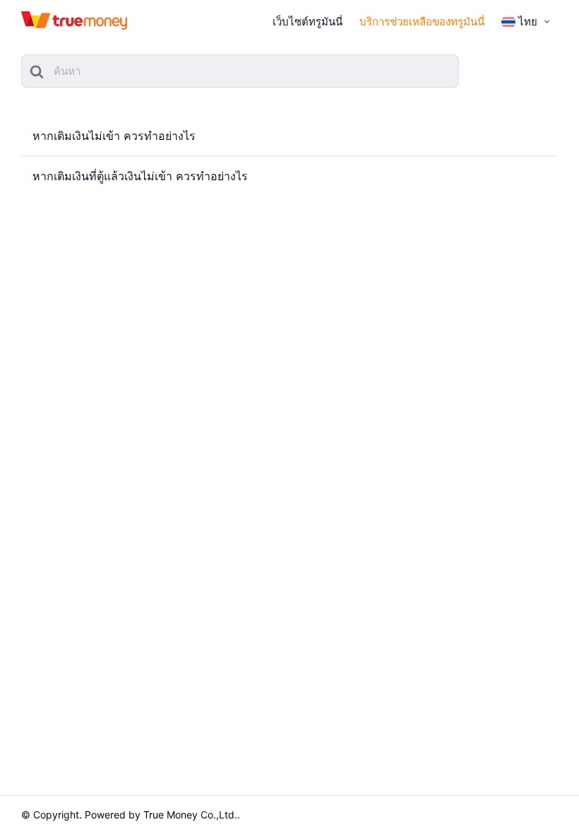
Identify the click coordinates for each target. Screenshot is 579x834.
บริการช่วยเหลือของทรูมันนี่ (421, 21)
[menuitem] (527, 22)
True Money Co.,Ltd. (190, 815)
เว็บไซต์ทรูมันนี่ (307, 21)
